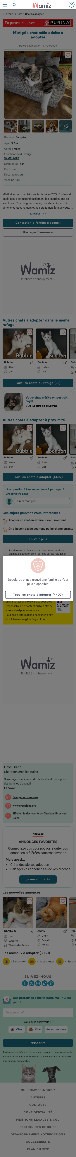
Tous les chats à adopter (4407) (38, 595)
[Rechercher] (14, 4)
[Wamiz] (44, 4)
